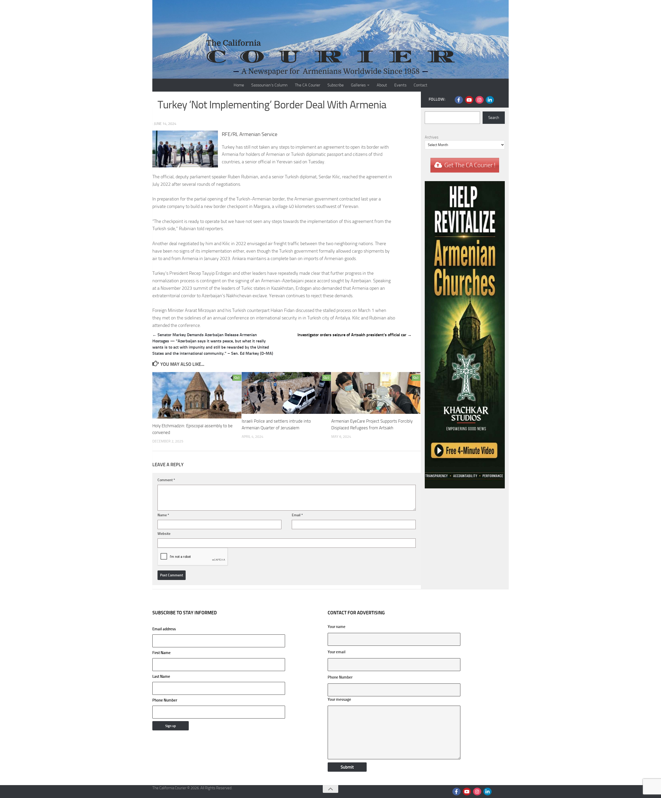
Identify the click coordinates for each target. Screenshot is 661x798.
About (382, 85)
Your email (336, 652)
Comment (166, 480)
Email (297, 515)
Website (164, 533)
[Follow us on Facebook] (459, 100)
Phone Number (164, 700)
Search (493, 117)
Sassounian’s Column (269, 85)
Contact (420, 85)
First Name (161, 652)
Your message (339, 699)
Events (400, 85)
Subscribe (335, 85)
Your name (336, 626)
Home (239, 85)
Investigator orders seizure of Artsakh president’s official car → (354, 334)
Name (163, 515)
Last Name (161, 676)
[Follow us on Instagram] (479, 100)
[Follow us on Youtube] (469, 100)
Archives (431, 137)
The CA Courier (307, 85)
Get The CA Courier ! (469, 165)
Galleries (358, 85)
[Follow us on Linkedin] (490, 100)
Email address (164, 629)
